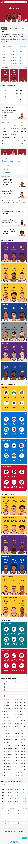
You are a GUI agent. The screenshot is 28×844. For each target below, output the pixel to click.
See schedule (22, 46)
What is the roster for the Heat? (12, 161)
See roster (24, 67)
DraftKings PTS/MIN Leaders (9, 597)
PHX (11, 789)
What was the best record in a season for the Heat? (14, 168)
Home (5, 831)
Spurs (7, 736)
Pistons (8, 684)
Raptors (8, 696)
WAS (21, 823)
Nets (7, 720)
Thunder (8, 733)
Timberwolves (9, 748)
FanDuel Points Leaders (8, 497)
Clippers (8, 757)
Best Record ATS (6, 623)
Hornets (9, 100)
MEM (20, 789)
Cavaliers (8, 693)
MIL (11, 823)
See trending (7, 172)
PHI (11, 814)
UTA (20, 798)
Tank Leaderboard (6, 466)
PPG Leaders (5, 243)
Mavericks (8, 766)
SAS (20, 792)
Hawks (7, 699)
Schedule (17, 28)
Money (10, 831)
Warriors (8, 760)
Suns (7, 751)
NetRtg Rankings (6, 440)
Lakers (7, 742)
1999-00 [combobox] (4, 31)
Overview (4, 28)
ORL (21, 820)
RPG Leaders (5, 265)
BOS (11, 811)
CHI (10, 792)
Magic (7, 705)
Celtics (7, 687)
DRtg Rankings (5, 413)
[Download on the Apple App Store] (11, 842)
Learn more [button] (10, 839)
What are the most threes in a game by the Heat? (13, 164)
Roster (24, 28)
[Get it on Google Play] (14, 842)
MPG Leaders (5, 556)
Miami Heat (14, 8)
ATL (11, 820)
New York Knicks (23, 39)
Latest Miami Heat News (8, 107)
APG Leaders (5, 284)
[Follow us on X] (17, 841)
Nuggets (8, 739)
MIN (11, 795)
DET (11, 801)
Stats (10, 28)
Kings (7, 772)
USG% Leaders (5, 537)
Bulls (7, 717)
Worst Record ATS (6, 650)
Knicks (8, 97)
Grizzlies (8, 769)
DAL (20, 795)
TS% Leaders (5, 363)
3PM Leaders (5, 343)
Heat (7, 711)
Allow (24, 838)
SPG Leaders (5, 304)
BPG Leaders (5, 324)
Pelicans (8, 763)
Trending (15, 831)
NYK (16, 51)
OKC (20, 801)
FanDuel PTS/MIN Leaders (8, 576)
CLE (11, 798)
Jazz (7, 775)
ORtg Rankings (5, 387)
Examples (21, 831)
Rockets (8, 745)
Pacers (8, 90)
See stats (23, 123)
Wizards (8, 726)
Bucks (7, 714)
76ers (8, 103)
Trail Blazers (9, 754)
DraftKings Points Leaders (9, 517)
